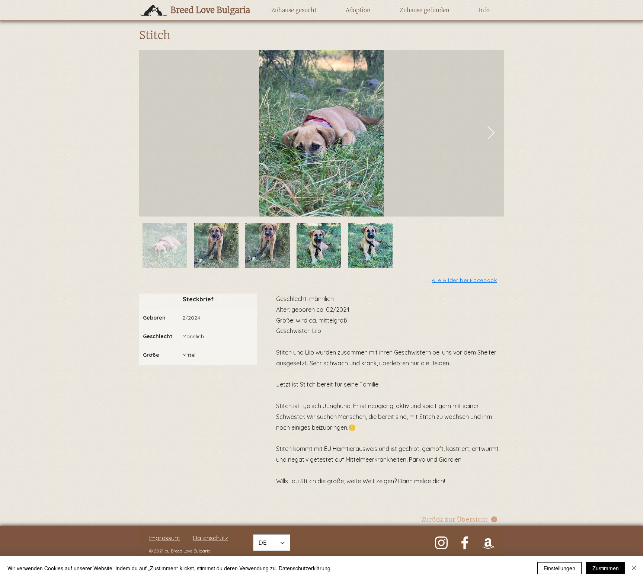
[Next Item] (491, 133)
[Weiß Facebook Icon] (464, 542)
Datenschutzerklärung (304, 568)
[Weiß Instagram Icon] (441, 542)
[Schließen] (634, 568)
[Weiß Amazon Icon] (488, 542)
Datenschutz (210, 538)
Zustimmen (605, 568)
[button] (294, 10)
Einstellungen (559, 568)
